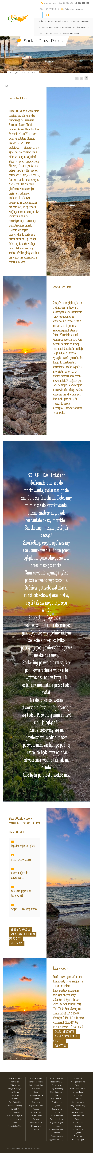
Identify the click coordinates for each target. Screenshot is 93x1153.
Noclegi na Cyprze (62, 21)
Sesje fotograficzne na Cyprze (36, 1095)
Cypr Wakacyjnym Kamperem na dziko (15, 1119)
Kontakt (77, 33)
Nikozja (36, 1109)
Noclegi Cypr (36, 1112)
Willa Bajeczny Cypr (46, 21)
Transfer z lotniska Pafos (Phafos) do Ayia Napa (35, 1085)
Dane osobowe (77, 1102)
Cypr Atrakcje (56, 1099)
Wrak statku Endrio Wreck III (22, 936)
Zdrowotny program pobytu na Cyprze (15, 1088)
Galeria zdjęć (44, 33)
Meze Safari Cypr (15, 1126)
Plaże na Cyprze (82, 27)
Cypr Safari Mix (15, 1112)
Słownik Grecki (36, 1116)
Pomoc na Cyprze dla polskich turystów (77, 1092)
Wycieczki (85, 21)
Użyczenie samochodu (62, 27)
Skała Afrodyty (20, 929)
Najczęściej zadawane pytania (61, 33)
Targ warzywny (56, 1089)
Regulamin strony (77, 1106)
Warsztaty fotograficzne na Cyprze (78, 1081)
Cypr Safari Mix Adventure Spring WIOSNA (15, 1105)
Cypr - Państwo (56, 1078)
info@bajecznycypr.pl (73, 9)
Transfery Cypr (75, 21)
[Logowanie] (47, 15)
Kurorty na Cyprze (46, 27)
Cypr (74, 27)
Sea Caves (17, 943)
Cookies (78, 1099)
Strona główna (15, 73)
